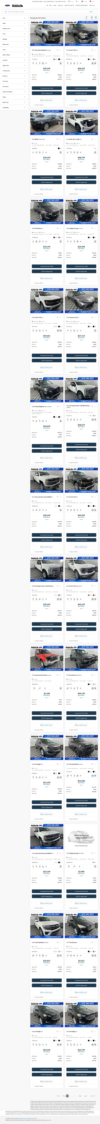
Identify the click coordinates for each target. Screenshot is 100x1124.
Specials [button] (60, 5)
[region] (47, 77)
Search (90, 11)
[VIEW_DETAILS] (81, 836)
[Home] (47, 5)
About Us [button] (92, 5)
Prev (63, 1096)
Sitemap (21, 1118)
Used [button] (54, 5)
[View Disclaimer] (46, 63)
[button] (61, 33)
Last (85, 1096)
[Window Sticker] (95, 63)
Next (80, 1096)
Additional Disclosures (32, 1118)
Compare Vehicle (39, 105)
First (58, 1096)
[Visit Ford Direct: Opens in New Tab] (48, 1120)
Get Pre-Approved (46, 93)
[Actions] (60, 50)
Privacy (25, 1118)
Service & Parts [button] (69, 5)
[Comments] (61, 63)
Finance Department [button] (82, 5)
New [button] (50, 5)
